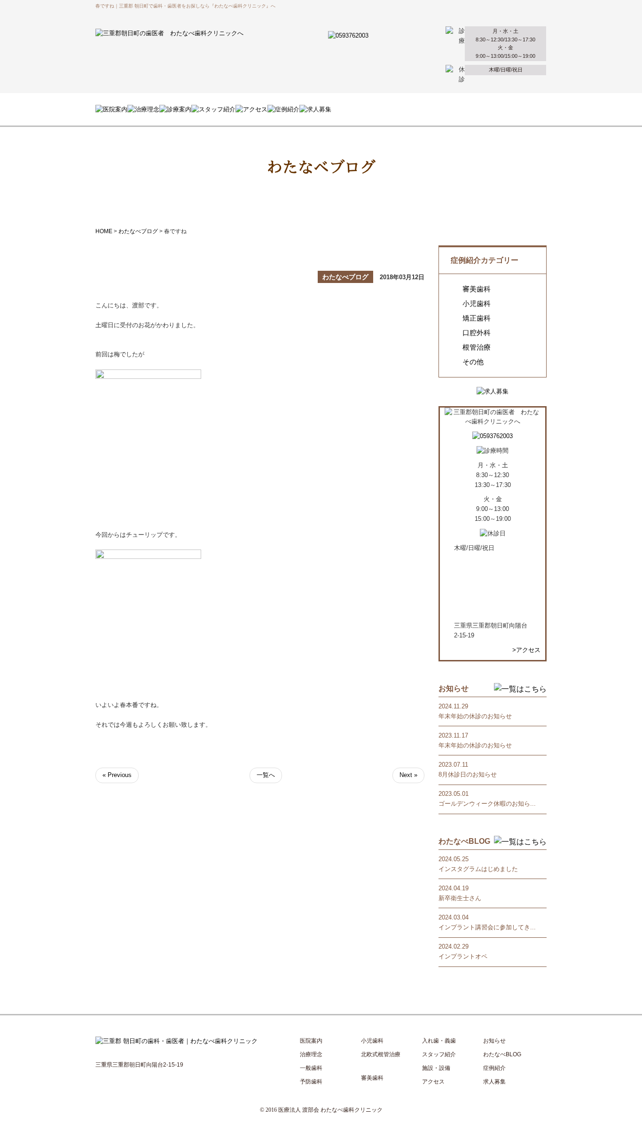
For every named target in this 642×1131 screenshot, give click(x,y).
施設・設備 (436, 1068)
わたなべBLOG (502, 1054)
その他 (473, 362)
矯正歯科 (476, 318)
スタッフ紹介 (439, 1054)
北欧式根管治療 (380, 1054)
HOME (103, 231)
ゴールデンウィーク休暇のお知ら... (487, 803)
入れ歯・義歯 (439, 1040)
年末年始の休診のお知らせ (475, 716)
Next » (408, 774)
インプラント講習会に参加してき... (487, 927)
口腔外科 (476, 333)
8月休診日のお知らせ (467, 774)
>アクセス (526, 649)
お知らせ (494, 1040)
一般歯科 (311, 1068)
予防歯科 (311, 1081)
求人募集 (494, 1081)
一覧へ (266, 774)
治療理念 (311, 1054)
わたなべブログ (138, 231)
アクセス (433, 1081)
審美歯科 (476, 289)
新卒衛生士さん (459, 898)
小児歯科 (476, 303)
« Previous (117, 774)
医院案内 (311, 1040)
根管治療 (476, 347)
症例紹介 (494, 1068)
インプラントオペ (462, 956)
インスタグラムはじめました (478, 868)
